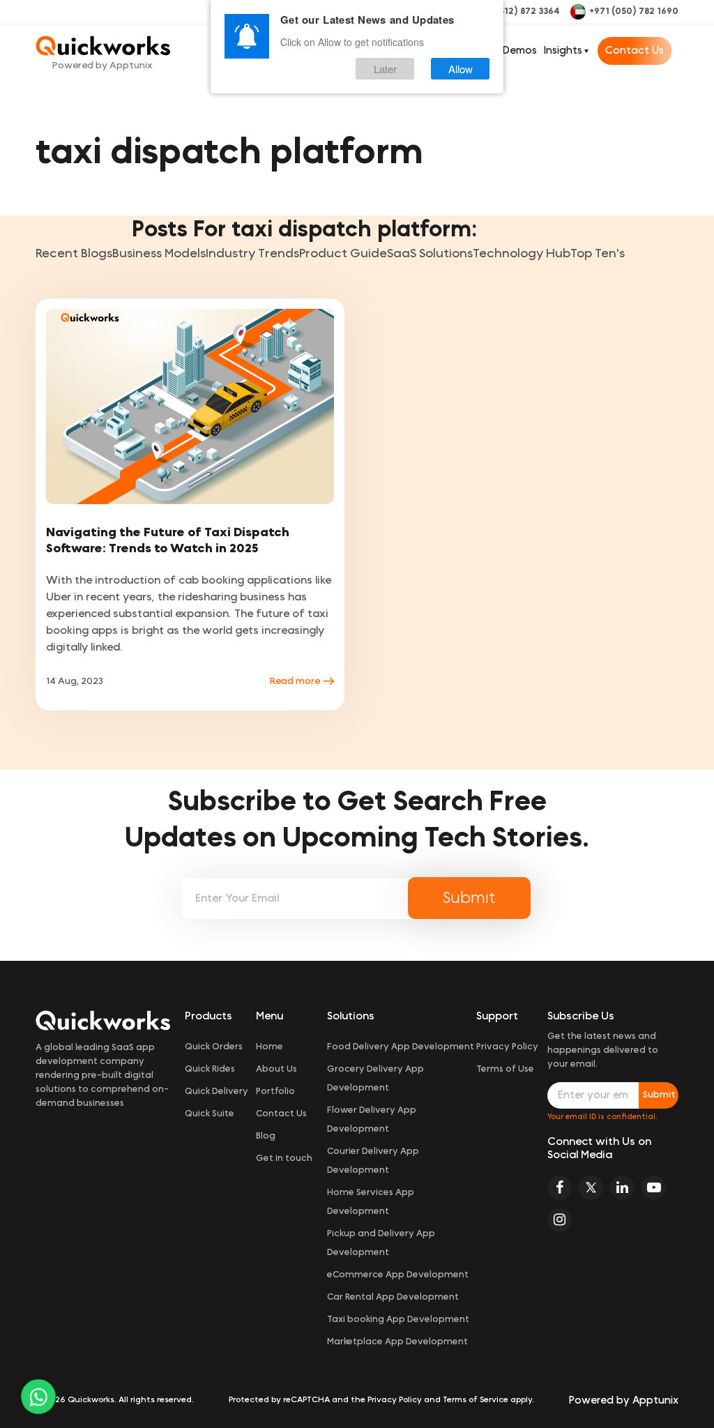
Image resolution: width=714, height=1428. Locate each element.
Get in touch (284, 1158)
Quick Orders (214, 1046)
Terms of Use (505, 1069)
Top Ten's (597, 254)
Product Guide (343, 254)
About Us (276, 1069)
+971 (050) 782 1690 (633, 11)
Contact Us (634, 50)
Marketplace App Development (397, 1341)
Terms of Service (475, 1399)
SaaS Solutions (430, 254)
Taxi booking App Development (398, 1319)
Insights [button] (563, 50)
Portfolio (275, 1091)
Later (385, 68)
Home (269, 1046)
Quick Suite (209, 1113)
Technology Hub (521, 254)
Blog (265, 1136)
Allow (460, 68)
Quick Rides (210, 1069)
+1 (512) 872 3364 (522, 11)
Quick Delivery (216, 1091)
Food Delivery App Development (400, 1046)
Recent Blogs (74, 254)
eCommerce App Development (398, 1274)
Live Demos (508, 50)
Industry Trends (252, 254)
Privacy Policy (507, 1046)
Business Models (159, 254)
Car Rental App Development (393, 1297)
